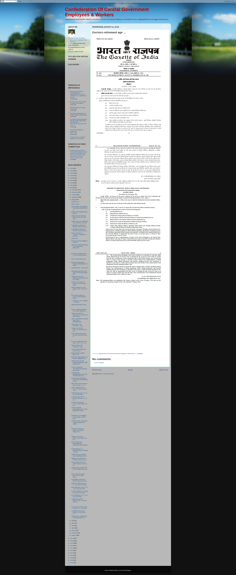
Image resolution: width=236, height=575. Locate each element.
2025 (71, 170)
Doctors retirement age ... (79, 259)
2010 (71, 555)
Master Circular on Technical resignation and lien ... (78, 234)
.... (72, 293)
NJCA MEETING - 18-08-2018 (79, 268)
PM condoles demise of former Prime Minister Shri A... (78, 297)
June (73, 523)
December (75, 190)
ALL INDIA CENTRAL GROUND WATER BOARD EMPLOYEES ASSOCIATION (78, 121)
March (74, 530)
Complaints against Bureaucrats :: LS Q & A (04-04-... (78, 500)
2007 (71, 562)
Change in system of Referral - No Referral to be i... (79, 330)
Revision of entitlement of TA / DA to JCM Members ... (79, 255)
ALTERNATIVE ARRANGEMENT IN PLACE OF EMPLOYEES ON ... (79, 374)
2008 (71, 560)
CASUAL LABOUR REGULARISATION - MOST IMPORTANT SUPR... (79, 409)
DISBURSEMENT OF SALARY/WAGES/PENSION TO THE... (79, 450)
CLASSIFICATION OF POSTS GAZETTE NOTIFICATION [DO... (79, 273)
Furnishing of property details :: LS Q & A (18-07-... (78, 512)
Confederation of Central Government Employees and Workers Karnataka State (78, 152)
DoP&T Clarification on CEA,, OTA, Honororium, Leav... (79, 389)
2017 (71, 538)
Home (130, 370)
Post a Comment (99, 362)
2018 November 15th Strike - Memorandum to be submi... (79, 422)
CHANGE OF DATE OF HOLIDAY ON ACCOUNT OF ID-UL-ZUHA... (79, 315)
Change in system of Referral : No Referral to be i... (79, 438)
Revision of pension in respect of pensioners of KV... (79, 404)
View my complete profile (75, 51)
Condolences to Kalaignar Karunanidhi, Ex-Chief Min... (79, 417)
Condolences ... (75, 201)
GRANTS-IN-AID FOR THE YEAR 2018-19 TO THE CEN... (78, 217)
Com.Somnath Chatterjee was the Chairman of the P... (79, 335)
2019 (71, 185)
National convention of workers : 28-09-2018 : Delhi (78, 283)
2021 (71, 180)
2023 (71, 175)
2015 (71, 543)
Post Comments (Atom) (107, 373)
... (78, 250)
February (75, 533)
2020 (71, 183)
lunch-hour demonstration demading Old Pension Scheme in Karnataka (77, 156)
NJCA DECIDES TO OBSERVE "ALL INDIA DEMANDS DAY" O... (79, 208)
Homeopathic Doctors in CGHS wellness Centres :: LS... (79, 464)
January (74, 535)
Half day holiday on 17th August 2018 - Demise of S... (79, 289)
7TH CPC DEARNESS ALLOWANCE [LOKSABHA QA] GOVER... (79, 369)
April (73, 528)
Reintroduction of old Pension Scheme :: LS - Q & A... (79, 398)
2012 (71, 550)
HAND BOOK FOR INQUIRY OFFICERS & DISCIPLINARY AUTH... (79, 380)
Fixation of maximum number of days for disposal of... (77, 430)
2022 (71, 178)
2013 (71, 548)
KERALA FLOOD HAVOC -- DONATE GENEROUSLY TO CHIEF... (79, 264)
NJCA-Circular (75, 204)
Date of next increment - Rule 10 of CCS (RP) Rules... (78, 475)
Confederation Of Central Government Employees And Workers (78, 40)
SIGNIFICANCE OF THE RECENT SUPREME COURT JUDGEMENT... (79, 362)
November (75, 192)
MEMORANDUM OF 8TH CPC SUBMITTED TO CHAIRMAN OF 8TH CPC (78, 96)
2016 (71, 541)
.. (71, 413)
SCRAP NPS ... (75, 238)
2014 (71, 545)
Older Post (163, 370)
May (73, 525)
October (74, 194)
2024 (71, 173)
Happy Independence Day (78, 304)
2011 (71, 553)
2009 (71, 557)
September (75, 197)
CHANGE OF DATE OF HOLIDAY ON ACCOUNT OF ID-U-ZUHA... (79, 278)
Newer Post (96, 370)
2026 (71, 168)
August (74, 199)
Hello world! (73, 132)
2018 (71, 187)
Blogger (128, 570)
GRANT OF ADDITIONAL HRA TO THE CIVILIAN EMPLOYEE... (79, 246)
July (73, 520)
